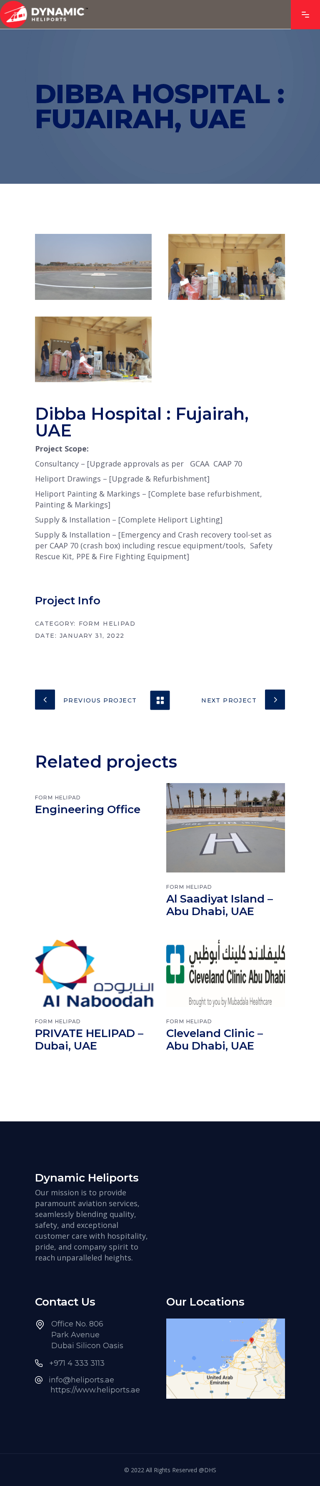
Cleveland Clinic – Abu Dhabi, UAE (214, 1039)
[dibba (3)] (93, 267)
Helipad (119, 623)
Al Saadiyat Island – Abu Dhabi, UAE (219, 905)
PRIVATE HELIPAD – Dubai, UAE (89, 1039)
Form (89, 623)
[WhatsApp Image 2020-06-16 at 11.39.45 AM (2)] (93, 350)
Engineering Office (87, 809)
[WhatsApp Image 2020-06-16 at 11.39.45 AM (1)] (226, 267)
